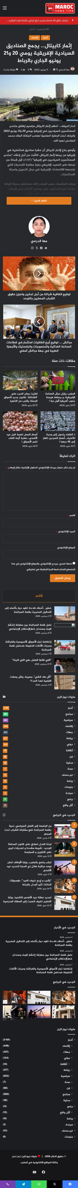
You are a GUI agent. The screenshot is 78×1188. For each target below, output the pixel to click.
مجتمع (69, 714)
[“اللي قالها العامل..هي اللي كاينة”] (64, 665)
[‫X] (36, 248)
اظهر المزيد (40, 201)
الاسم (71, 515)
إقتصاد (34, 38)
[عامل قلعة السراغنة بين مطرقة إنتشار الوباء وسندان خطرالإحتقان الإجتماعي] (64, 630)
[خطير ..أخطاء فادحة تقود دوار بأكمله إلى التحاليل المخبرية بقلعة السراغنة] (64, 613)
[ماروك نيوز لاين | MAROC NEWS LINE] (60, 8)
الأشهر (39, 596)
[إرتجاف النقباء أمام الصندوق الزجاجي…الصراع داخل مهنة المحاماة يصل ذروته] (14, 1012)
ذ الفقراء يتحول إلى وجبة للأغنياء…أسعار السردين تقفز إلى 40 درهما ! (59, 438)
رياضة (69, 738)
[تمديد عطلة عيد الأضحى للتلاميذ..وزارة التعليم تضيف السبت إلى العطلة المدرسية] (64, 903)
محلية (69, 763)
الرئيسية (42, 29)
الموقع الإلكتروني (66, 548)
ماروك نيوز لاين (29, 1156)
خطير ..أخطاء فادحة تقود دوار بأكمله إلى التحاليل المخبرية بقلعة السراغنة (28, 610)
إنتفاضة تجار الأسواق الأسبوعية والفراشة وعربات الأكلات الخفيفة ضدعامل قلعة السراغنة (28, 646)
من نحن (16, 1156)
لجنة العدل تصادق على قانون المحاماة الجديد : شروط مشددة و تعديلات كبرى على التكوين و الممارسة (29, 848)
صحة (70, 769)
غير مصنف (67, 775)
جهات (69, 732)
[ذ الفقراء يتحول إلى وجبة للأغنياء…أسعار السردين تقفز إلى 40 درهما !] (58, 421)
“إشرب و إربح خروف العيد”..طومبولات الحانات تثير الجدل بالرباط (30, 882)
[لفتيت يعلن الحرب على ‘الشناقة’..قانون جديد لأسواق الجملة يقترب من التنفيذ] (20, 380)
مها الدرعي (64, 70)
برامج (70, 799)
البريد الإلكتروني (65, 532)
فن (71, 757)
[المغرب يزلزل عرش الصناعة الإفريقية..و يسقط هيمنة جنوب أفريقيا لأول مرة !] (58, 380)
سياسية (68, 720)
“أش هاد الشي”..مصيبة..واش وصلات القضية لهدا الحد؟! (30, 679)
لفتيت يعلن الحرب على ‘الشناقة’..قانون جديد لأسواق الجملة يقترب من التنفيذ (20, 397)
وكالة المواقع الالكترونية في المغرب (39, 1162)
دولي (70, 744)
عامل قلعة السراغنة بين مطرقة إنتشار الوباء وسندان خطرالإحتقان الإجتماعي (29, 627)
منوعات (69, 787)
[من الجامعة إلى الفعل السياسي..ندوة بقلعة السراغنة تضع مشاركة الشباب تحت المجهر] (64, 831)
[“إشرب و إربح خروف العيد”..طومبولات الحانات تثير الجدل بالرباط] (64, 886)
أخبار (31, 29)
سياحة (69, 793)
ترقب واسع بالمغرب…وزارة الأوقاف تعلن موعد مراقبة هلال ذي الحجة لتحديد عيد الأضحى (29, 866)
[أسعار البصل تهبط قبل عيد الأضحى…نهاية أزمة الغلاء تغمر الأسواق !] (20, 421)
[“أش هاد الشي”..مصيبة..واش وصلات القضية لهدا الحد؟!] (64, 682)
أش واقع (68, 805)
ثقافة (69, 751)
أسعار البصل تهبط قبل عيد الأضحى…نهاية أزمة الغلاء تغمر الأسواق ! (21, 438)
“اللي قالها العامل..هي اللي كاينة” (31, 660)
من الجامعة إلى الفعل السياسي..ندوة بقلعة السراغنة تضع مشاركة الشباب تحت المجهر (27, 830)
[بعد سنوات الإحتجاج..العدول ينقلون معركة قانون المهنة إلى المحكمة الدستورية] (63, 1011)
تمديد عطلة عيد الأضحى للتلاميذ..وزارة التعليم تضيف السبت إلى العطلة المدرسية (27, 899)
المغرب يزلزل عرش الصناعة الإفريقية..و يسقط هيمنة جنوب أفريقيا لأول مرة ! (60, 397)
